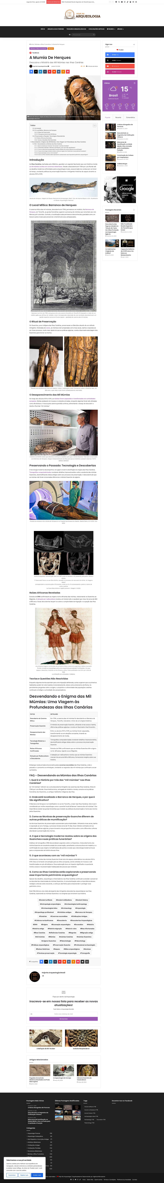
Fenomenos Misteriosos (35, 1151)
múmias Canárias (66, 937)
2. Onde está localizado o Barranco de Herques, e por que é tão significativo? (56, 147)
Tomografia (85, 953)
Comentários (130, 117)
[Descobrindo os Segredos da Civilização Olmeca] (110, 135)
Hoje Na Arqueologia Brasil (40, 66)
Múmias (52, 937)
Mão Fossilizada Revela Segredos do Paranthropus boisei (127, 227)
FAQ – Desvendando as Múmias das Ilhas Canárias (48, 144)
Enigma (45, 924)
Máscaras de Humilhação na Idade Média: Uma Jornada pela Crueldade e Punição (124, 146)
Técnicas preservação (46, 953)
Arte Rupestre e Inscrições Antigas (38, 1139)
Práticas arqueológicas (40, 945)
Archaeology (67, 908)
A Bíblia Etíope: (122, 164)
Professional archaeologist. (85, 945)
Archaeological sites (49, 908)
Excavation (79, 924)
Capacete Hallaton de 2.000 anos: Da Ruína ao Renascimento (80, 2)
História (91, 924)
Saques (57, 949)
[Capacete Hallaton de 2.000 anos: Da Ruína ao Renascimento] (128, 243)
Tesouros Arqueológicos (76, 29)
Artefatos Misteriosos (34, 1142)
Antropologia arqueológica (51, 904)
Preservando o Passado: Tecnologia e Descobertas (50, 136)
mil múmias (40, 937)
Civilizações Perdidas (34, 1148)
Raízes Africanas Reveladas (44, 138)
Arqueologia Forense (56, 29)
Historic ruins (71, 929)
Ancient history (82, 900)
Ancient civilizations (64, 900)
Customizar (12, 1175)
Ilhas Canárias (40, 933)
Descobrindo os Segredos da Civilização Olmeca (125, 135)
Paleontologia (66, 941)
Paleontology (80, 941)
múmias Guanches (84, 937)
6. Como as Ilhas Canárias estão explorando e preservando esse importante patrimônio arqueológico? (62, 154)
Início (43, 29)
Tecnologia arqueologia (67, 953)
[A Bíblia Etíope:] (110, 167)
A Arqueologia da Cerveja (62, 1078)
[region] (25, 1168)
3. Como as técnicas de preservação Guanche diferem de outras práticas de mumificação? (59, 149)
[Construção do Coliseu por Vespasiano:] (110, 157)
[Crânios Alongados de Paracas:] (110, 127)
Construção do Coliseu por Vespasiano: (125, 156)
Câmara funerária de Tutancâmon (84, 1079)
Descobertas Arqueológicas (81, 920)
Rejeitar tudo (24, 1175)
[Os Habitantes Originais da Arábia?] (112, 243)
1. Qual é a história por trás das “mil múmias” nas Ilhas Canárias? (53, 146)
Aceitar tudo (37, 1175)
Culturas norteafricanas (44, 920)
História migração (55, 929)
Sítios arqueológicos (72, 949)
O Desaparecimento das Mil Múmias (47, 134)
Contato (134, 1179)
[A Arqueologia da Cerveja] (63, 1070)
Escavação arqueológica (61, 924)
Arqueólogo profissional (45, 912)
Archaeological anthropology (76, 904)
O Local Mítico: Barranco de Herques (45, 130)
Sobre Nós (90, 1179)
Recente (118, 117)
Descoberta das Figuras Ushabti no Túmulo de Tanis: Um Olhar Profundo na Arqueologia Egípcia (112, 229)
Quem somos (98, 1179)
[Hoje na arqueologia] (82, 15)
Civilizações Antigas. (80, 916)
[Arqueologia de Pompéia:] (77, 1112)
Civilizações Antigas (96, 29)
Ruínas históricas (43, 949)
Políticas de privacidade (124, 1179)
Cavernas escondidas (59, 916)
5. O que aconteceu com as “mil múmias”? (47, 153)
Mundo (111, 29)
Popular (107, 117)
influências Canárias (57, 933)
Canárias (43, 916)
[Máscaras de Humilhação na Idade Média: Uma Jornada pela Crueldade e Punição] (110, 144)
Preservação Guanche (62, 945)
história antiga (38, 929)
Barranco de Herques (84, 912)
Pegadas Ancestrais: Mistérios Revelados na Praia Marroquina (39, 1080)
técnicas (87, 949)
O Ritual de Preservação (43, 132)
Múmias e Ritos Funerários (43, 44)
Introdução (38, 128)
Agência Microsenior (99, 1176)
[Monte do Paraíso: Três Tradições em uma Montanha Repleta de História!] (59, 1118)
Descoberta (62, 920)
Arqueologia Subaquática (35, 1136)
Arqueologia (80, 908)
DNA (35, 924)
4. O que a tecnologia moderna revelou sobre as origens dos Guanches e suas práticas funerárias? (61, 151)
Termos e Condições (110, 1179)
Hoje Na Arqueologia (65, 1176)
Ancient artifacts (46, 900)
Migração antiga (87, 933)
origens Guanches (49, 941)
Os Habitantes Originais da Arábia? (110, 251)
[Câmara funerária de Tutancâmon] (87, 1070)
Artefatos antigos (64, 912)
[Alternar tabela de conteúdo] (93, 125)
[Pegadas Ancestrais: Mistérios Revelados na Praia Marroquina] (39, 1070)
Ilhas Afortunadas (87, 929)
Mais (120, 29)
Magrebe (73, 933)
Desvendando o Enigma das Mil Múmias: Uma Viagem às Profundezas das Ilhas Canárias (59, 142)
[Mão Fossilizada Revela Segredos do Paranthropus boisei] (128, 218)
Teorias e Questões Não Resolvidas (47, 140)
